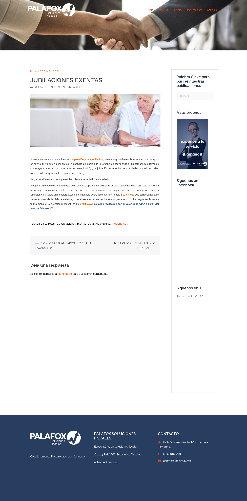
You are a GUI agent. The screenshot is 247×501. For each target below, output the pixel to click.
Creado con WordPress (42, 495)
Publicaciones (194, 10)
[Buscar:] (195, 96)
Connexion (79, 456)
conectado (65, 273)
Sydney (71, 495)
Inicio (150, 10)
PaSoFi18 (77, 87)
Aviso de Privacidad (106, 462)
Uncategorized (44, 71)
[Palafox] (51, 9)
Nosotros (163, 10)
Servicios (177, 10)
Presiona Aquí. (120, 223)
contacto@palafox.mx (177, 461)
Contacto (212, 10)
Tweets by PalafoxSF (190, 296)
